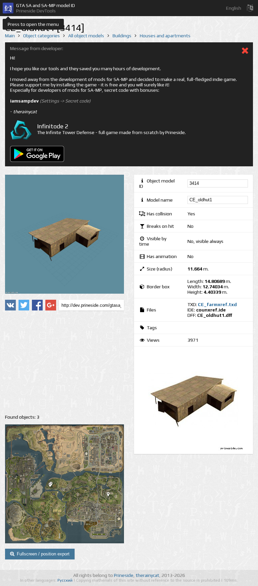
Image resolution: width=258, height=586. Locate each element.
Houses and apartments (165, 35)
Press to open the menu (33, 24)
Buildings (122, 35)
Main (10, 35)
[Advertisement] (64, 363)
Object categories (41, 35)
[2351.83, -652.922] (111, 496)
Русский (65, 580)
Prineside (123, 575)
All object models (86, 35)
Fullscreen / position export (43, 553)
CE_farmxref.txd (217, 304)
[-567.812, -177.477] (53, 486)
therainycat (147, 575)
